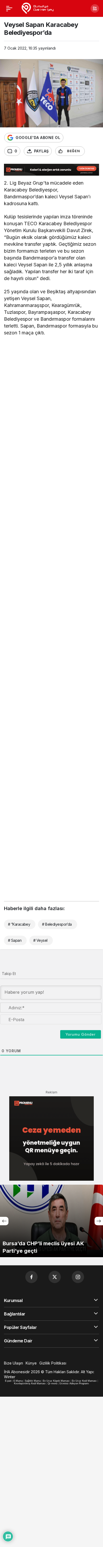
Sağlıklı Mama (33, 1381)
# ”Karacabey (19, 924)
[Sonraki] (99, 1221)
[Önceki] (4, 1221)
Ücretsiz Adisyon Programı (74, 1383)
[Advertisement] (51, 396)
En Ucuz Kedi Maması (84, 1381)
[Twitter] (54, 1277)
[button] (95, 8)
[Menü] (9, 8)
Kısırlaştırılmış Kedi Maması (30, 1383)
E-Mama (18, 1381)
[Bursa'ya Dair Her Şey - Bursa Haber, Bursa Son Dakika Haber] (37, 8)
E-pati (8, 1381)
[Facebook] (31, 1277)
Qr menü (52, 1383)
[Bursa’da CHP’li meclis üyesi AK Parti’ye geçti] (51, 1221)
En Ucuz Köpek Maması (56, 1381)
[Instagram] (78, 1277)
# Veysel (40, 940)
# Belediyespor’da (57, 924)
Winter (9, 1377)
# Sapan (14, 940)
